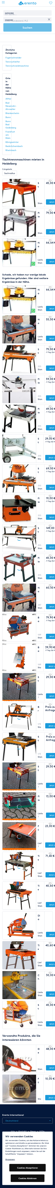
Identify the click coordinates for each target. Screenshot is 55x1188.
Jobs (13, 1131)
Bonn (8, 117)
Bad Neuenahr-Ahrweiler (11, 105)
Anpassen (10, 1159)
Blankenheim (12, 113)
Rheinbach (11, 150)
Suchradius (9, 173)
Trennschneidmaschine (17, 65)
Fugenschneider (13, 57)
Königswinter (12, 142)
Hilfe (41, 1131)
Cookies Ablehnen (27, 1178)
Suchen (27, 27)
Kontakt (22, 1131)
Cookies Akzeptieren (27, 1167)
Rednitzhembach (14, 146)
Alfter (8, 98)
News (33, 1131)
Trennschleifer (13, 61)
